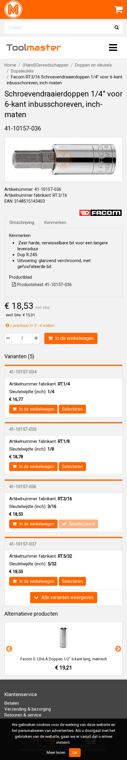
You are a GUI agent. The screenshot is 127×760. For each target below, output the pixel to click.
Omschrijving (21, 222)
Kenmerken (55, 222)
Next (118, 648)
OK (74, 752)
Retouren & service (22, 715)
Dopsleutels (22, 71)
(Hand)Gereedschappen (46, 65)
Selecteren (72, 409)
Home (10, 65)
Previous (9, 648)
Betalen (11, 703)
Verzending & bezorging (27, 709)
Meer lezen (56, 752)
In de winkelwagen (74, 338)
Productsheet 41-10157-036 (44, 284)
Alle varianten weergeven (66, 597)
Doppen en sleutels (93, 65)
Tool (33, 47)
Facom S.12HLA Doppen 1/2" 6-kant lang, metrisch (63, 659)
